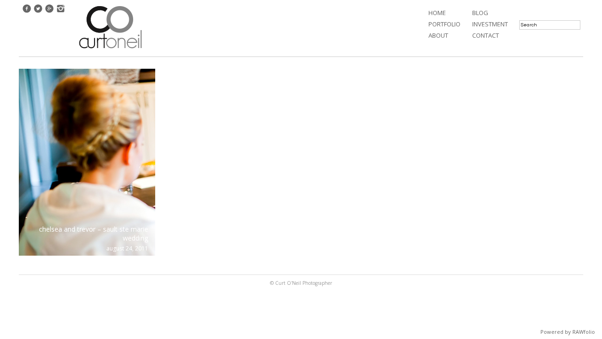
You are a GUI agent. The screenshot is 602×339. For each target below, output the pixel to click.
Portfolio (444, 24)
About (438, 35)
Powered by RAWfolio (567, 331)
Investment (490, 24)
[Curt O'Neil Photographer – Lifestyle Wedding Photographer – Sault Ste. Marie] (110, 49)
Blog (480, 12)
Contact (485, 35)
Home (437, 12)
